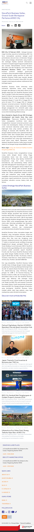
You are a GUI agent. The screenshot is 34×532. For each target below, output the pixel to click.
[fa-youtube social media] (12, 512)
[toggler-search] (27, 2)
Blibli (4, 500)
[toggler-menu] (30, 2)
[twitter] (12, 25)
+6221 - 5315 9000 (8, 466)
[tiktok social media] (6, 512)
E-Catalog (5, 489)
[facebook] (8, 25)
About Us (5, 474)
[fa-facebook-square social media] (3, 512)
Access (4, 481)
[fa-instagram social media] (9, 512)
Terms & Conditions (25, 523)
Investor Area (6, 478)
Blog (3, 485)
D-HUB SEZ (5, 492)
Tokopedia (5, 503)
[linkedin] (15, 25)
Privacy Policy (15, 523)
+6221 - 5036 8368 (8, 454)
